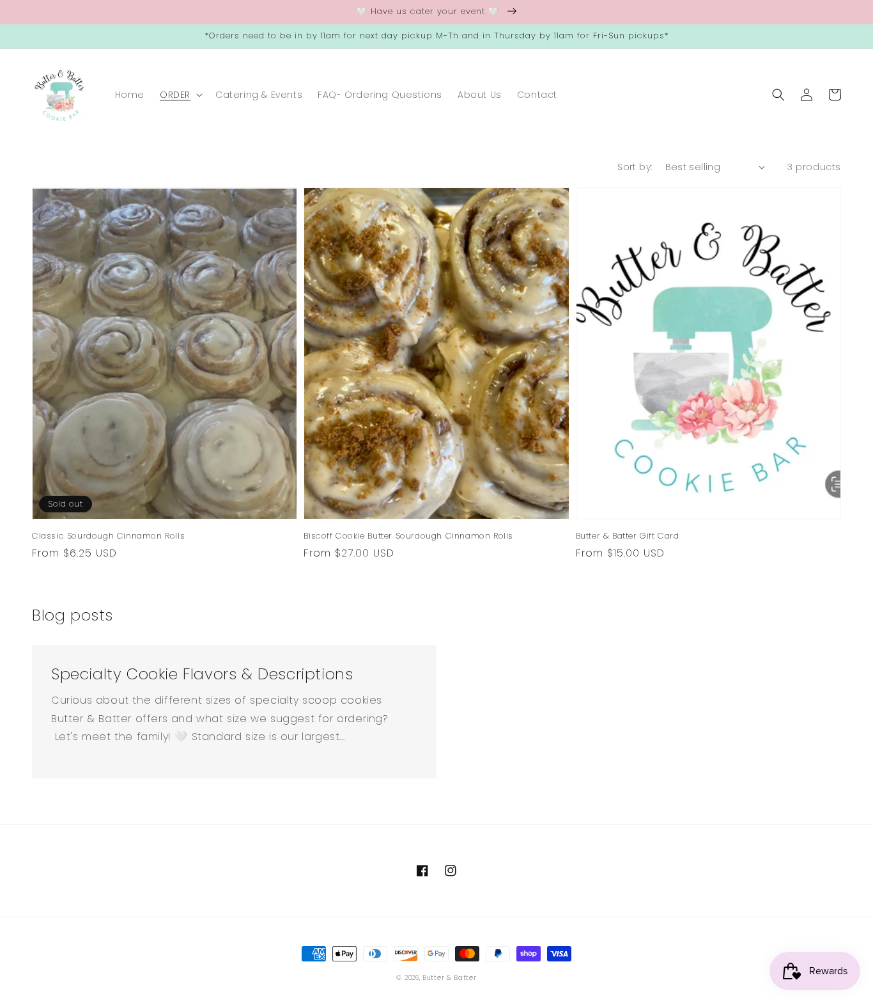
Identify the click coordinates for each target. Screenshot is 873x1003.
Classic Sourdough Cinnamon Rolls (108, 536)
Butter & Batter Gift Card (627, 536)
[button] (180, 94)
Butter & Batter (449, 978)
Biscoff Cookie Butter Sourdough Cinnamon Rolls (408, 536)
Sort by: (634, 167)
